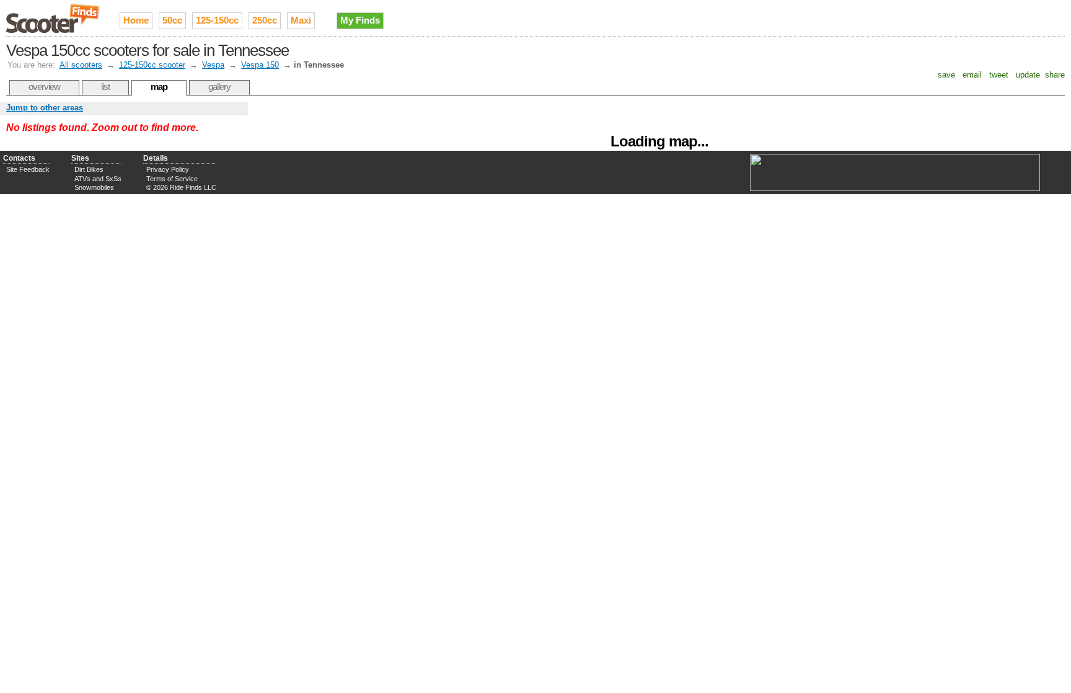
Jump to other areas (44, 107)
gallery (219, 86)
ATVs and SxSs (97, 178)
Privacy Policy (167, 169)
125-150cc (217, 20)
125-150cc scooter (152, 64)
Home (136, 20)
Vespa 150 (260, 64)
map (159, 86)
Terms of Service (172, 178)
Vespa (213, 64)
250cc (264, 20)
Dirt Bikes (89, 169)
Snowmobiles (94, 187)
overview (44, 86)
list (105, 86)
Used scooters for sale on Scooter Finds (53, 18)
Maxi (301, 20)
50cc (172, 20)
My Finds (360, 20)
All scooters (81, 64)
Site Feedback (28, 169)
